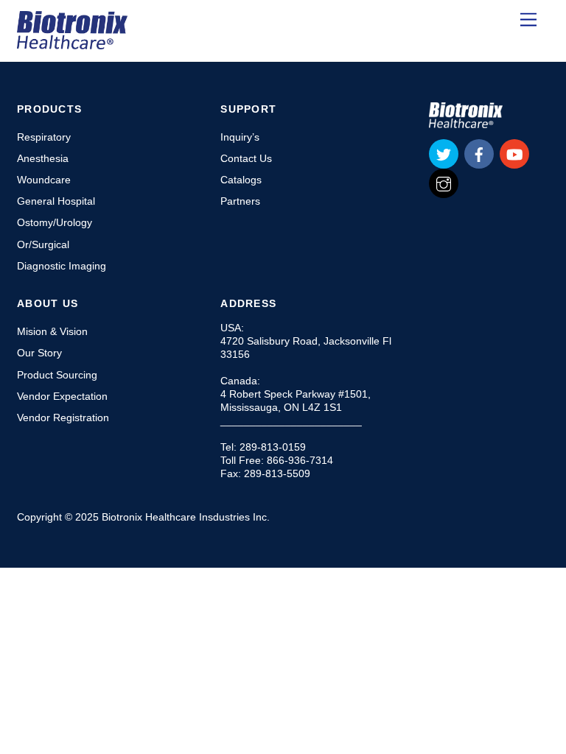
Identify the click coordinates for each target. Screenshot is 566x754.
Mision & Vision (52, 331)
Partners (240, 201)
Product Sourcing (57, 375)
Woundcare (44, 180)
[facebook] (479, 153)
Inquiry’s (239, 137)
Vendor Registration (63, 417)
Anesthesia (43, 158)
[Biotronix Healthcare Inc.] (72, 42)
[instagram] (443, 182)
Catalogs (241, 180)
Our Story (39, 353)
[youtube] (514, 153)
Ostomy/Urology (54, 222)
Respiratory (44, 137)
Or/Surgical (43, 244)
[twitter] (443, 153)
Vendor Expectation (62, 396)
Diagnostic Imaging (61, 266)
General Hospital (56, 201)
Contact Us (246, 158)
